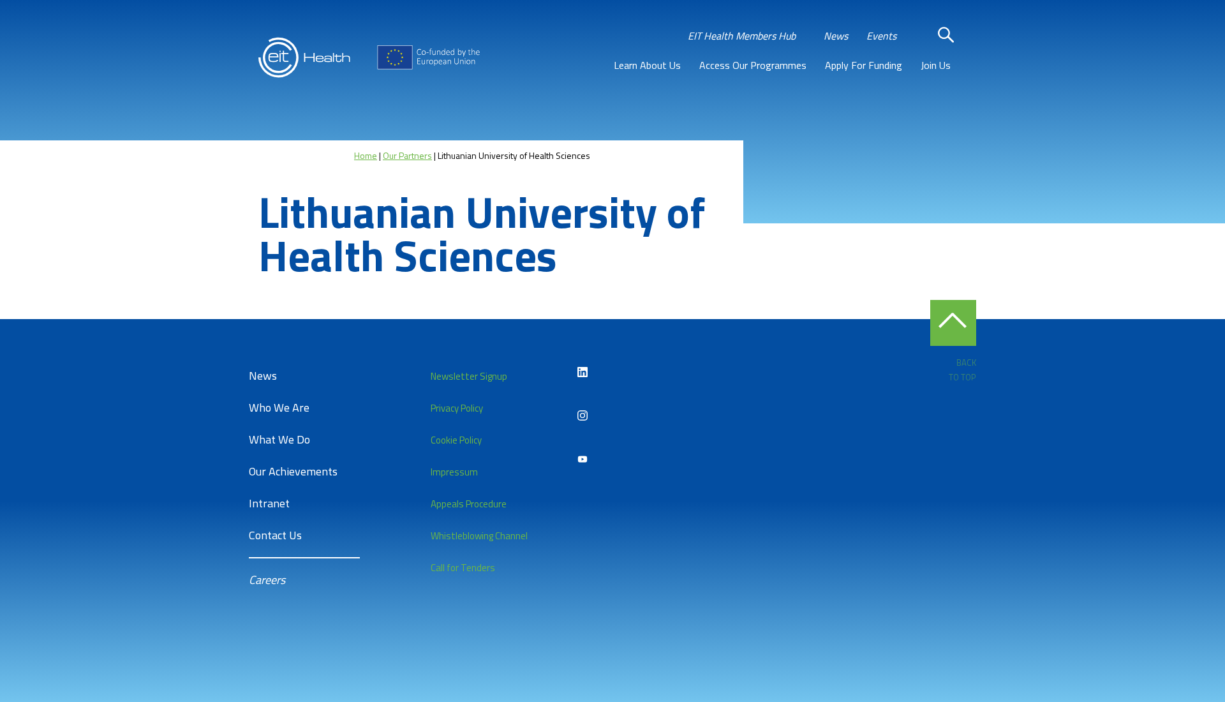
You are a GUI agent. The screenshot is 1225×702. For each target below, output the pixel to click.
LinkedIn (582, 372)
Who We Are (279, 407)
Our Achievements (293, 471)
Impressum (454, 472)
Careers (267, 579)
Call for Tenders (463, 567)
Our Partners (407, 155)
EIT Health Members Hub (742, 35)
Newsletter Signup (469, 376)
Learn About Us (647, 65)
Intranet (269, 503)
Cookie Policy (456, 440)
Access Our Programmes (752, 65)
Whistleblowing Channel (479, 535)
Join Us (936, 65)
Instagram (582, 415)
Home (365, 155)
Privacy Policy (457, 408)
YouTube (582, 459)
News (836, 35)
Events (881, 35)
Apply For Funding (863, 65)
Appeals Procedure (469, 504)
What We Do (279, 439)
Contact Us (275, 535)
